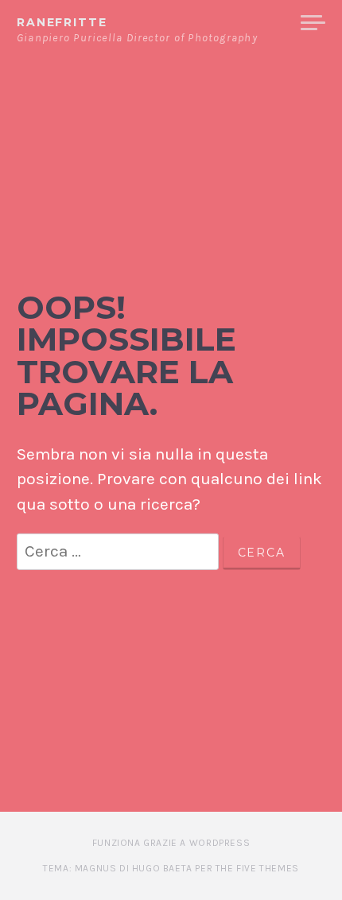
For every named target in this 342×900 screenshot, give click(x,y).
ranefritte (62, 22)
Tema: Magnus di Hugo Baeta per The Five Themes (171, 868)
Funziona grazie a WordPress (171, 842)
